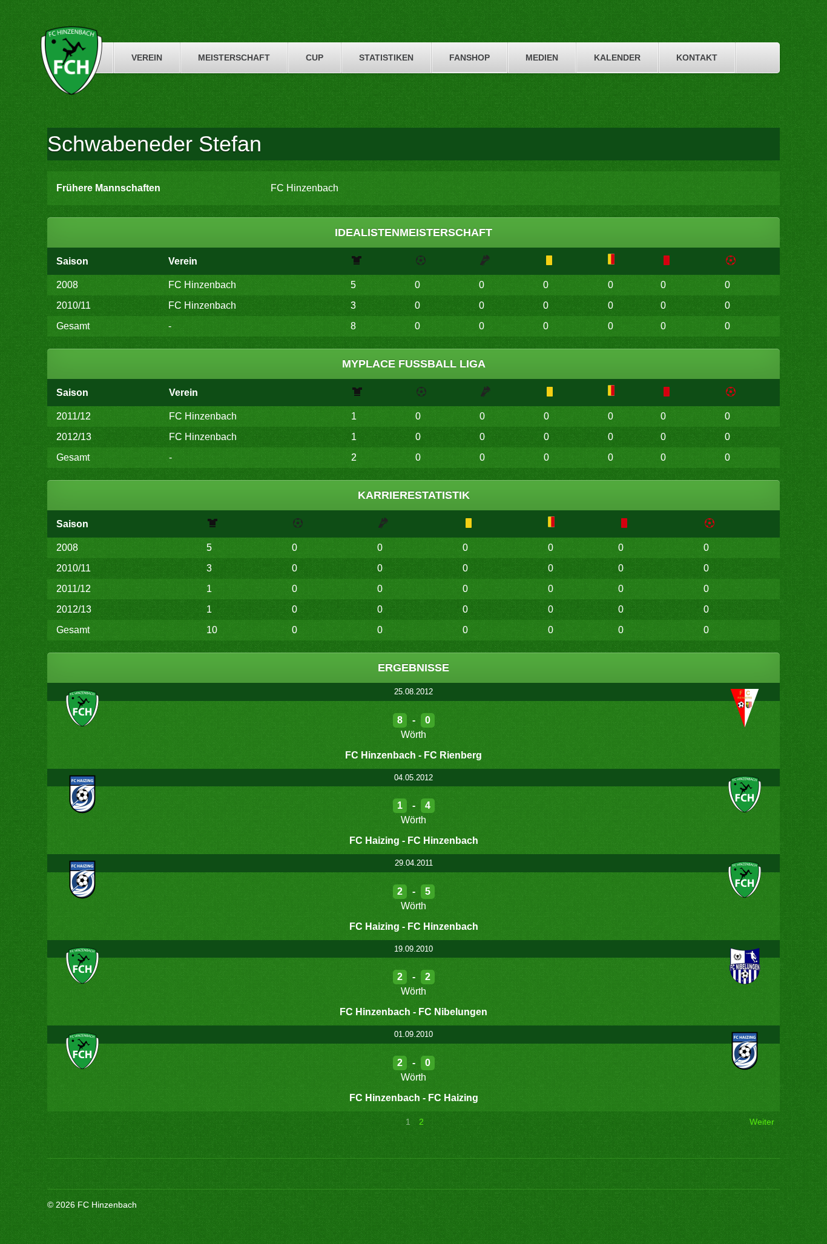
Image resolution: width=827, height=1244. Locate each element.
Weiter (762, 1122)
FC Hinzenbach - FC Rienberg (413, 755)
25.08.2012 (413, 691)
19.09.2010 (413, 948)
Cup (314, 57)
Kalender (617, 57)
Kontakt (696, 57)
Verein (146, 57)
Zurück (66, 1122)
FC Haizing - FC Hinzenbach (413, 840)
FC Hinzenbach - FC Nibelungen (413, 1012)
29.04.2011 (414, 862)
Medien (542, 57)
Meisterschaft (234, 57)
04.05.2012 (413, 777)
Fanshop (469, 57)
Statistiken (386, 57)
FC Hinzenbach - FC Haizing (413, 1098)
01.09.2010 (413, 1034)
